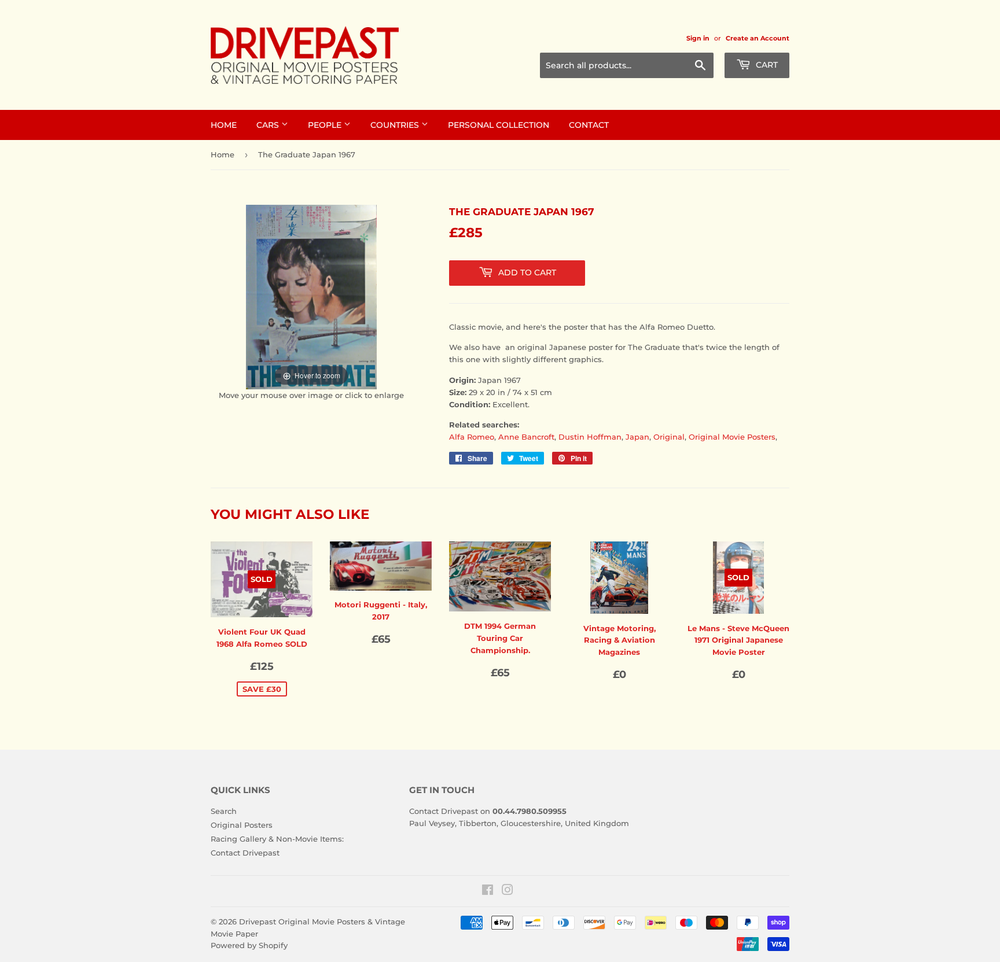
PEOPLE (326, 125)
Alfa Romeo (471, 436)
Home (222, 154)
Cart (765, 65)
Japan (637, 436)
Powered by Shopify (249, 945)
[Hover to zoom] (311, 296)
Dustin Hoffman (590, 436)
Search (224, 811)
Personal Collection (498, 125)
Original (669, 436)
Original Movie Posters (732, 436)
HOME (224, 125)
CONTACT (589, 125)
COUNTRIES (395, 125)
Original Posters (242, 825)
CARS (268, 125)
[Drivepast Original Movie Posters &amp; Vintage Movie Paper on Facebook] (487, 891)
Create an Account (757, 38)
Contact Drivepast (245, 852)
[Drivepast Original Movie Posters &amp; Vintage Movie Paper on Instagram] (507, 891)
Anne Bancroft (526, 436)
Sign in (697, 38)
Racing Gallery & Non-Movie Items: (277, 838)
